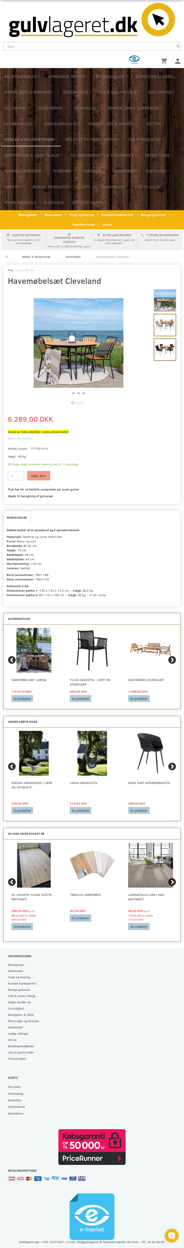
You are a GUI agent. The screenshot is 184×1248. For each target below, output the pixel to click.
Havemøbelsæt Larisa (28, 680)
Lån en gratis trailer (21, 1052)
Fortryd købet (17, 1058)
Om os (107, 224)
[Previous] (12, 660)
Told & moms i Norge (21, 996)
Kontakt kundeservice (117, 215)
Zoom (79, 403)
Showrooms (53, 215)
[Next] (172, 660)
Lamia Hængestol (84, 783)
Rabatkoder (15, 1027)
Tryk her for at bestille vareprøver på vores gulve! (43, 489)
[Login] (178, 61)
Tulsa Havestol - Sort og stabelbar (90, 682)
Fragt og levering (81, 215)
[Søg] (178, 46)
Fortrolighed (16, 1008)
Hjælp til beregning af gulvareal (30, 496)
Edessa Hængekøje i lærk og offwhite (32, 785)
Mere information (20, 438)
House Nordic (25, 270)
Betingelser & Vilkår (21, 1015)
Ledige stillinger (18, 1033)
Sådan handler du (19, 1002)
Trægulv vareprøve (85, 895)
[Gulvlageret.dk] (92, 18)
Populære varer (84, 224)
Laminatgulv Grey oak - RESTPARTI (147, 897)
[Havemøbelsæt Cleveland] (78, 343)
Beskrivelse (17, 517)
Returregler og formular (23, 1021)
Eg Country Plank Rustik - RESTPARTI (32, 897)
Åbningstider (27, 215)
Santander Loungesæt (146, 680)
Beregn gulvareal (153, 215)
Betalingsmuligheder (21, 1046)
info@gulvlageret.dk (89, 1242)
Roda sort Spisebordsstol (149, 783)
